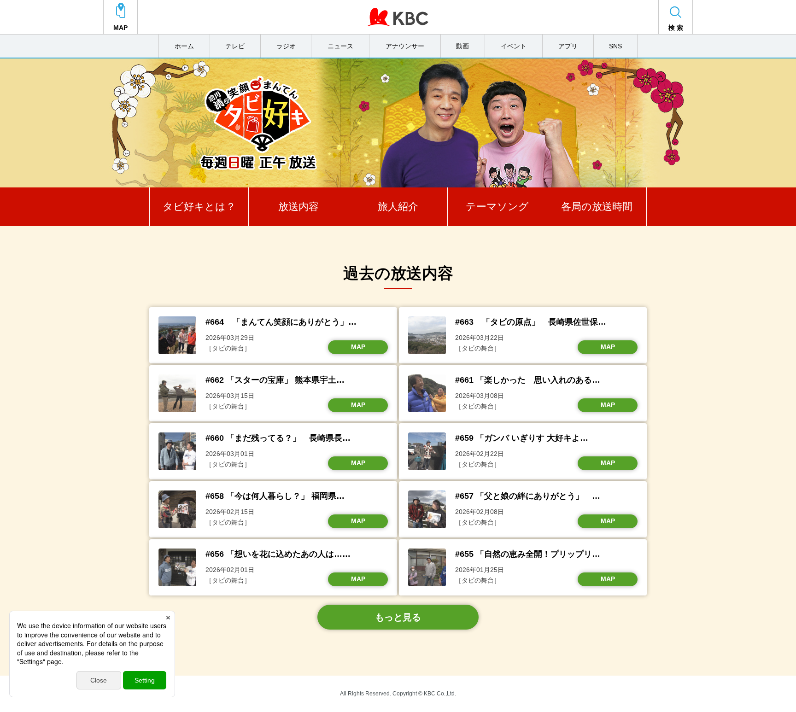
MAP (358, 346)
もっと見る (398, 617)
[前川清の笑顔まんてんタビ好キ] (398, 122)
